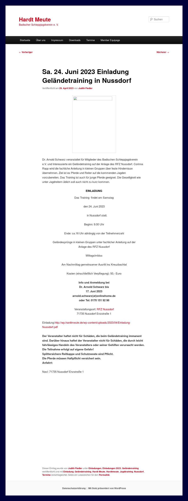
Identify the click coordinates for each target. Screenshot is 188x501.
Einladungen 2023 (111, 468)
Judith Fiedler (85, 88)
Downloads (75, 40)
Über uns (41, 40)
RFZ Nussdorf (105, 309)
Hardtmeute (112, 471)
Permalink (104, 474)
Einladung (68, 471)
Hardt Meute (35, 19)
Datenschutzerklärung (74, 488)
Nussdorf (139, 471)
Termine (90, 40)
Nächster (163, 52)
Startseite (25, 40)
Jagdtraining (126, 471)
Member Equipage (110, 40)
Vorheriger (26, 52)
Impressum (57, 40)
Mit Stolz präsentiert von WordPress (107, 488)
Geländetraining (130, 468)
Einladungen (94, 468)
